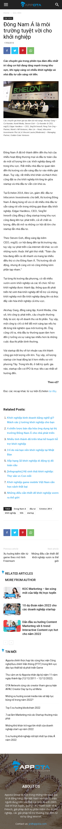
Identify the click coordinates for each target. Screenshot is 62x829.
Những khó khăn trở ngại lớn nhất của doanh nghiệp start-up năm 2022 (29, 727)
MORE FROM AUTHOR (20, 580)
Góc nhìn (17, 12)
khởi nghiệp (10, 513)
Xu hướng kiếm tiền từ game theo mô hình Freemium (15, 557)
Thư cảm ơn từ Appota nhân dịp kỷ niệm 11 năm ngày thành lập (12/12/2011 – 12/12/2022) (32, 676)
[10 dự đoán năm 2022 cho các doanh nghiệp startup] (12, 609)
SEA (21, 513)
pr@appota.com (38, 823)
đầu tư (33, 508)
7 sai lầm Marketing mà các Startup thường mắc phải (32, 716)
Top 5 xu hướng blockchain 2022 (23, 707)
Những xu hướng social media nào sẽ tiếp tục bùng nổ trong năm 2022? (30, 698)
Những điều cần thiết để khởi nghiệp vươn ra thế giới (45, 557)
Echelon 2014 (45, 508)
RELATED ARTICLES (19, 573)
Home (6, 12)
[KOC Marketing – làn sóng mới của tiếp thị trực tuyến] (12, 593)
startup (30, 513)
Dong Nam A (20, 508)
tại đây (52, 391)
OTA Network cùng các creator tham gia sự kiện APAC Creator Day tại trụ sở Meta (31, 687)
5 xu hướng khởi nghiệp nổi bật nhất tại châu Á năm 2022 (30, 738)
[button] (57, 4)
